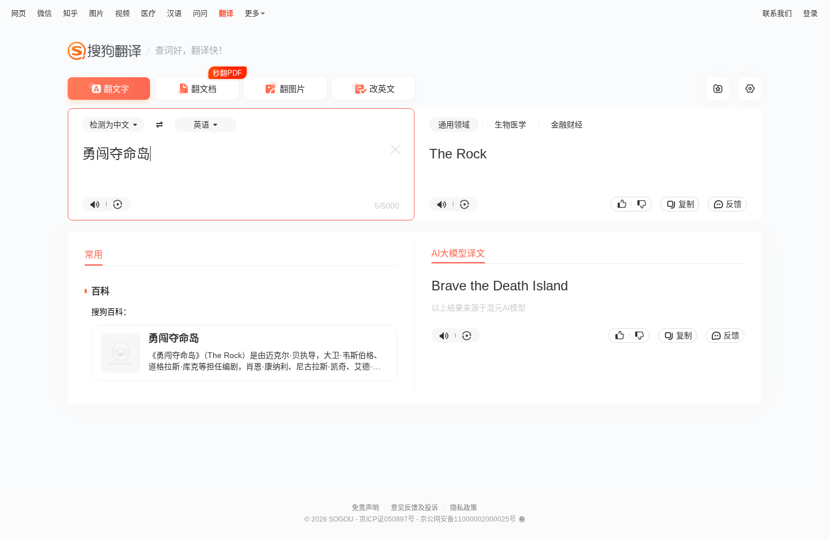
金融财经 (567, 124)
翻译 (226, 13)
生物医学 (510, 124)
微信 (44, 13)
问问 (200, 13)
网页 (18, 13)
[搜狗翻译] (104, 50)
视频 (122, 13)
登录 (810, 13)
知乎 (70, 13)
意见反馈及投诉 (414, 508)
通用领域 (454, 124)
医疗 (148, 13)
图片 (96, 13)
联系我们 (777, 13)
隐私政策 (463, 508)
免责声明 (365, 508)
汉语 (174, 13)
